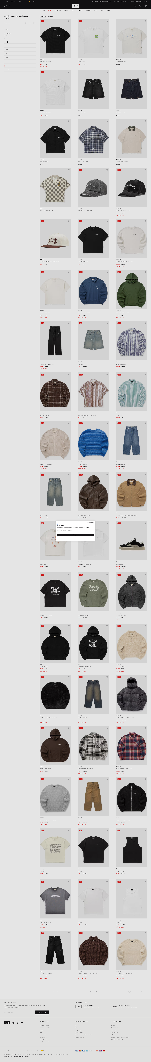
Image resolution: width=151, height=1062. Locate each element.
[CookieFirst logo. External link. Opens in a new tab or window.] (57, 524)
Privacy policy (90, 522)
